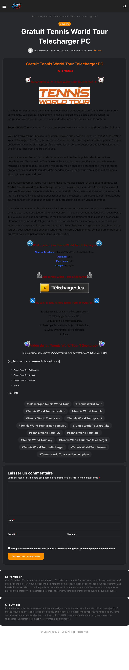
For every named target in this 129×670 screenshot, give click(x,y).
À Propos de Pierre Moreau (64, 637)
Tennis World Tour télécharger (43, 447)
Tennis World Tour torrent (89, 447)
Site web (71, 534)
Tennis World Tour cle (88, 411)
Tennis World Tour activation (46, 411)
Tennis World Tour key (37, 440)
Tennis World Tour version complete (65, 454)
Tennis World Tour (89, 404)
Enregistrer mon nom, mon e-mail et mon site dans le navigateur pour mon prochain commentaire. (63, 548)
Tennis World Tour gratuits (91, 425)
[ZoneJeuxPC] (16, 6)
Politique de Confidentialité (64, 658)
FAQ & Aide (64, 648)
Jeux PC (48, 16)
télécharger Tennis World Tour (48, 404)
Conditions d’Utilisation (65, 642)
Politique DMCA (64, 664)
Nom (11, 520)
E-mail (12, 534)
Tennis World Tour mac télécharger (84, 440)
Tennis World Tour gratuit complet (43, 425)
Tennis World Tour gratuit (85, 418)
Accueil (38, 16)
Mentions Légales (64, 653)
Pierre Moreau (41, 50)
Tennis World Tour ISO (45, 432)
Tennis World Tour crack (44, 418)
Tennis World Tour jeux (84, 432)
